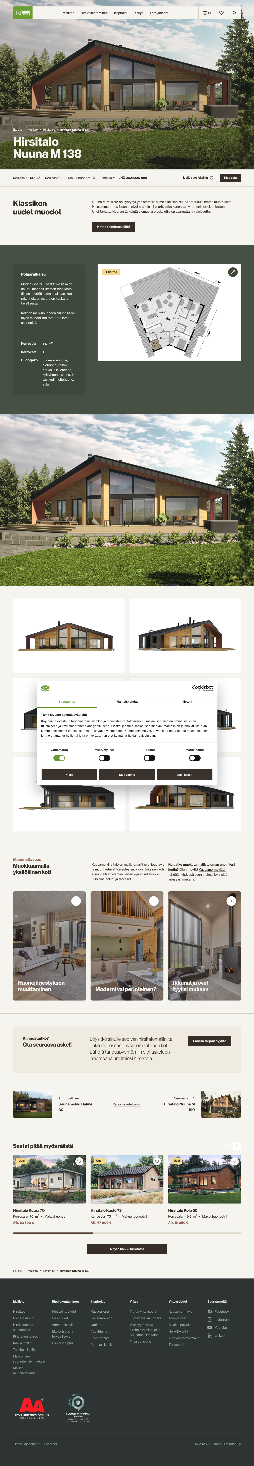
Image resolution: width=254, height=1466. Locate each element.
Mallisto (33, 129)
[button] (169, 312)
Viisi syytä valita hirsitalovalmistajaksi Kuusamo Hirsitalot (145, 1330)
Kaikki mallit (22, 1343)
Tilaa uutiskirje (140, 1341)
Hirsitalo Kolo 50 (183, 1210)
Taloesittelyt (100, 1338)
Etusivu (17, 129)
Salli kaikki (184, 774)
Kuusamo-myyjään (212, 869)
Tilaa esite (230, 177)
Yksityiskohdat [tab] (127, 701)
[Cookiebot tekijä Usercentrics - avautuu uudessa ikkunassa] (195, 688)
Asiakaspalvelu (180, 1325)
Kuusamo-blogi (102, 1318)
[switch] (104, 757)
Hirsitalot (49, 129)
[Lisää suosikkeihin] (79, 1161)
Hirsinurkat (60, 1318)
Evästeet (50, 1444)
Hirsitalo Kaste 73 (106, 1210)
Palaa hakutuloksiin (127, 1104)
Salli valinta (127, 774)
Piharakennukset (25, 1336)
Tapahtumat (99, 1331)
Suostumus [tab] (66, 701)
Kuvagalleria (100, 1311)
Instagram (222, 1319)
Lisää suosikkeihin (195, 177)
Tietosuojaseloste (26, 1444)
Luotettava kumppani (145, 1318)
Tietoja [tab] (187, 701)
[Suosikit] (221, 12)
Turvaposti (176, 1345)
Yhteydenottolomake (184, 1338)
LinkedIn (221, 1336)
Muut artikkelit (101, 1345)
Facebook (222, 1311)
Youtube (221, 1328)
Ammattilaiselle (63, 1325)
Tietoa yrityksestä (143, 1311)
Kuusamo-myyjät (181, 1311)
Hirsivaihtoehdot (64, 1311)
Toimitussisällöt (24, 1350)
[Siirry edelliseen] (229, 1146)
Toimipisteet (178, 1318)
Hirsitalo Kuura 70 (29, 1210)
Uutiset (96, 1325)
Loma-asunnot (24, 1318)
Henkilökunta (178, 1331)
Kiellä (69, 774)
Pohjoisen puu (62, 1343)
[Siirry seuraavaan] (237, 1146)
